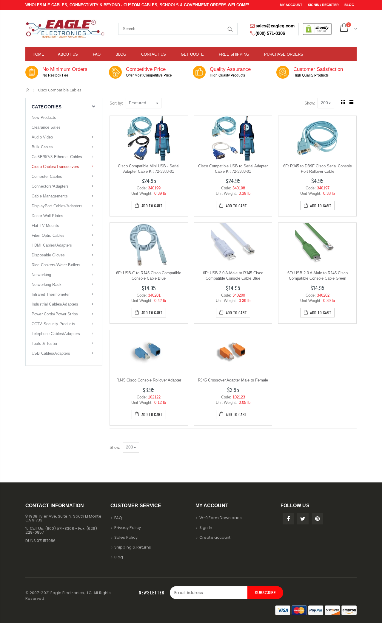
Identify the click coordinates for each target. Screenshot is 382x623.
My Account (291, 5)
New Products (44, 117)
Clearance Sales (46, 127)
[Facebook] (288, 518)
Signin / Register (324, 5)
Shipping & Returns (132, 547)
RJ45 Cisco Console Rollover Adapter (148, 380)
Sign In (205, 527)
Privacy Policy (127, 527)
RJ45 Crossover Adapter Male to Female (233, 380)
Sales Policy (126, 537)
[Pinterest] (317, 518)
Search (230, 29)
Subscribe (265, 593)
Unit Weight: (142, 193)
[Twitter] (303, 518)
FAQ (118, 518)
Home (27, 90)
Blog (349, 5)
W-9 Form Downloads (220, 518)
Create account (214, 537)
